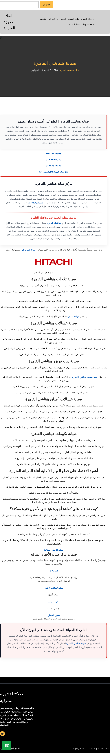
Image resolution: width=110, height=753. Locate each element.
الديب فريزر (53, 601)
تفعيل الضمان (54, 615)
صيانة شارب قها (28, 249)
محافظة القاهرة (54, 223)
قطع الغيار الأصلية (35, 202)
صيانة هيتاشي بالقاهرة (76, 643)
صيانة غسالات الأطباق (53, 587)
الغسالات (54, 570)
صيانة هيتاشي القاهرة (55, 63)
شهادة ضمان (73, 316)
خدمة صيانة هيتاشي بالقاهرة (84, 377)
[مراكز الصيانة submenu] (93, 19)
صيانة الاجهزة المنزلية (53, 549)
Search (46, 4)
